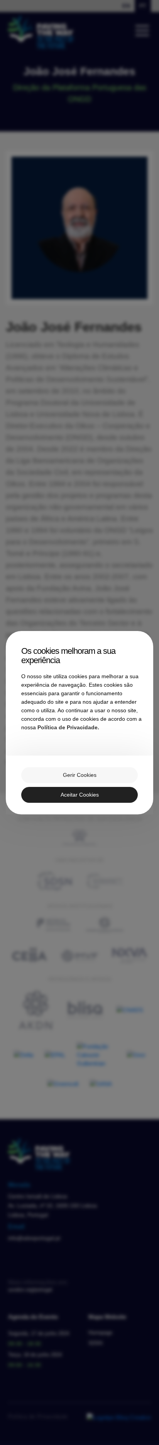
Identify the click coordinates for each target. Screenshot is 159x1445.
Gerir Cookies (79, 775)
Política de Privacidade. (68, 727)
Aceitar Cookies (80, 795)
